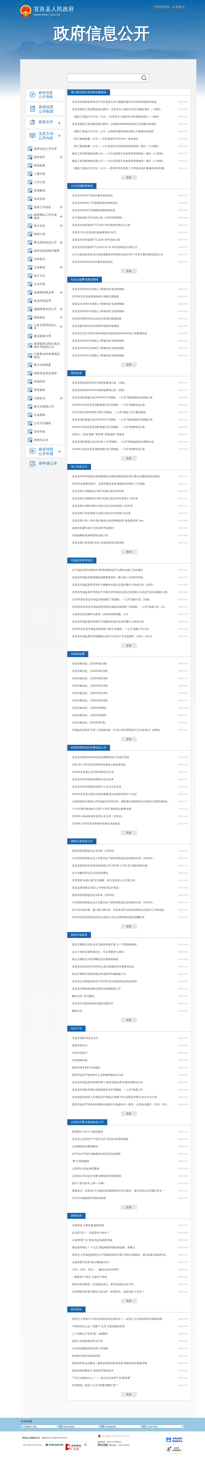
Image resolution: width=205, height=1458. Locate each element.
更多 (128, 177)
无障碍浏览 (162, 7)
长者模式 (178, 7)
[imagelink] (85, 1444)
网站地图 (103, 1445)
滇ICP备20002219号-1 (33, 1445)
